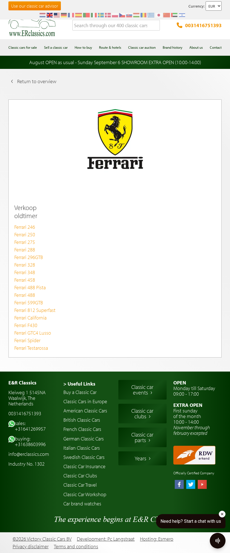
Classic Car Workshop (84, 494)
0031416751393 (203, 25)
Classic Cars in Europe (85, 401)
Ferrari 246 (24, 227)
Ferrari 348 (24, 272)
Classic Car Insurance (84, 466)
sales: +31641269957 (30, 426)
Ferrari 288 (24, 249)
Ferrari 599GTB (28, 302)
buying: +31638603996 (30, 441)
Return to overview (36, 81)
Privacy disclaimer (31, 546)
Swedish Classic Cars (84, 457)
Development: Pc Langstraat (106, 539)
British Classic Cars (81, 420)
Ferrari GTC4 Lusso (32, 333)
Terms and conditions (76, 546)
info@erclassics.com (28, 454)
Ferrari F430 (25, 325)
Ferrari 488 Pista (30, 287)
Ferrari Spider (27, 340)
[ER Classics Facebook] (179, 485)
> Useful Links (79, 384)
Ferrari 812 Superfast (35, 310)
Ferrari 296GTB (28, 257)
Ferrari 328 (24, 265)
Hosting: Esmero (156, 539)
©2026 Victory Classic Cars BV (42, 539)
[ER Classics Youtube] (202, 485)
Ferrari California (30, 317)
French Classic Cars (82, 429)
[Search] (155, 25)
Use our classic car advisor (34, 6)
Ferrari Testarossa (31, 348)
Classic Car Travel (80, 485)
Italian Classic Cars (81, 448)
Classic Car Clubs (80, 475)
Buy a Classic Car (79, 392)
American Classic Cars (85, 410)
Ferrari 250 (24, 234)
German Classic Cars (83, 438)
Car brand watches (82, 503)
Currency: (196, 6)
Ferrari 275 (24, 242)
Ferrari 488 (24, 295)
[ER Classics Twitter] (190, 485)
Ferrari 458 (24, 280)
